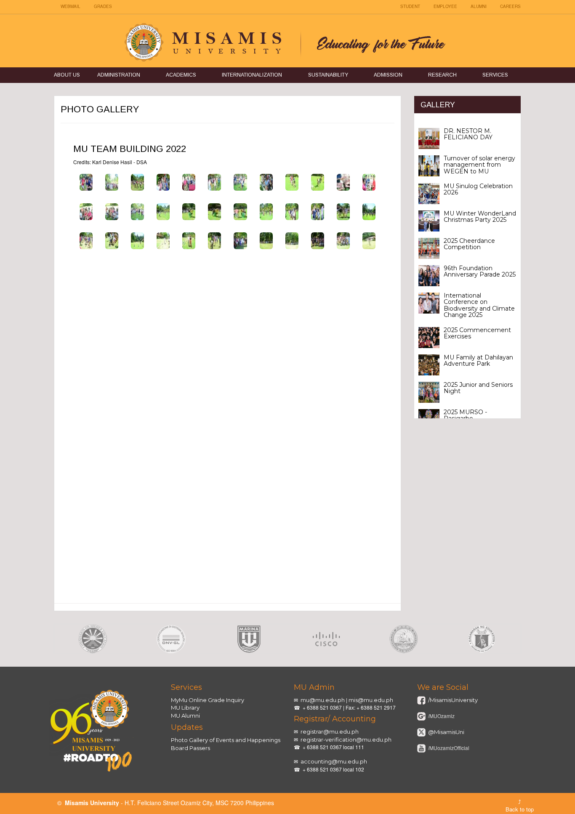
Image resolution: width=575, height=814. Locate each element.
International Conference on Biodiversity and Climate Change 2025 (479, 305)
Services (495, 75)
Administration (118, 75)
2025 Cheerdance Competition (469, 244)
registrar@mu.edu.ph (330, 731)
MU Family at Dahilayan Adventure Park (478, 360)
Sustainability (328, 75)
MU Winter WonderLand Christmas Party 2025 (480, 216)
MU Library (185, 707)
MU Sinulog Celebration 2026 (478, 189)
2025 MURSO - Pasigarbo (465, 415)
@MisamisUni (445, 732)
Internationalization (252, 75)
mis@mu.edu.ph (371, 700)
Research (442, 75)
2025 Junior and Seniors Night (478, 388)
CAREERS (510, 6)
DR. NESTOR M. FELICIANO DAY (468, 134)
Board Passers (190, 748)
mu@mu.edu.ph (323, 700)
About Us (67, 75)
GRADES (103, 6)
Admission (388, 75)
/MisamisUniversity (452, 700)
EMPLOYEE (445, 6)
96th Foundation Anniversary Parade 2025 (480, 271)
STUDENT (410, 6)
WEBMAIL (70, 6)
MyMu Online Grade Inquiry (207, 700)
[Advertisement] (227, 540)
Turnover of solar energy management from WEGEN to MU (479, 164)
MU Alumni (185, 715)
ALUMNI (479, 6)
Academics (181, 75)
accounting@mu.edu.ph (334, 761)
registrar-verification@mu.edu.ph (346, 739)
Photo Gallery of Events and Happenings (225, 740)
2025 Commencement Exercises (477, 333)
